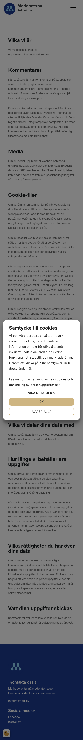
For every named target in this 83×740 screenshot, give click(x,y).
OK (41, 402)
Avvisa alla (42, 412)
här (57, 385)
